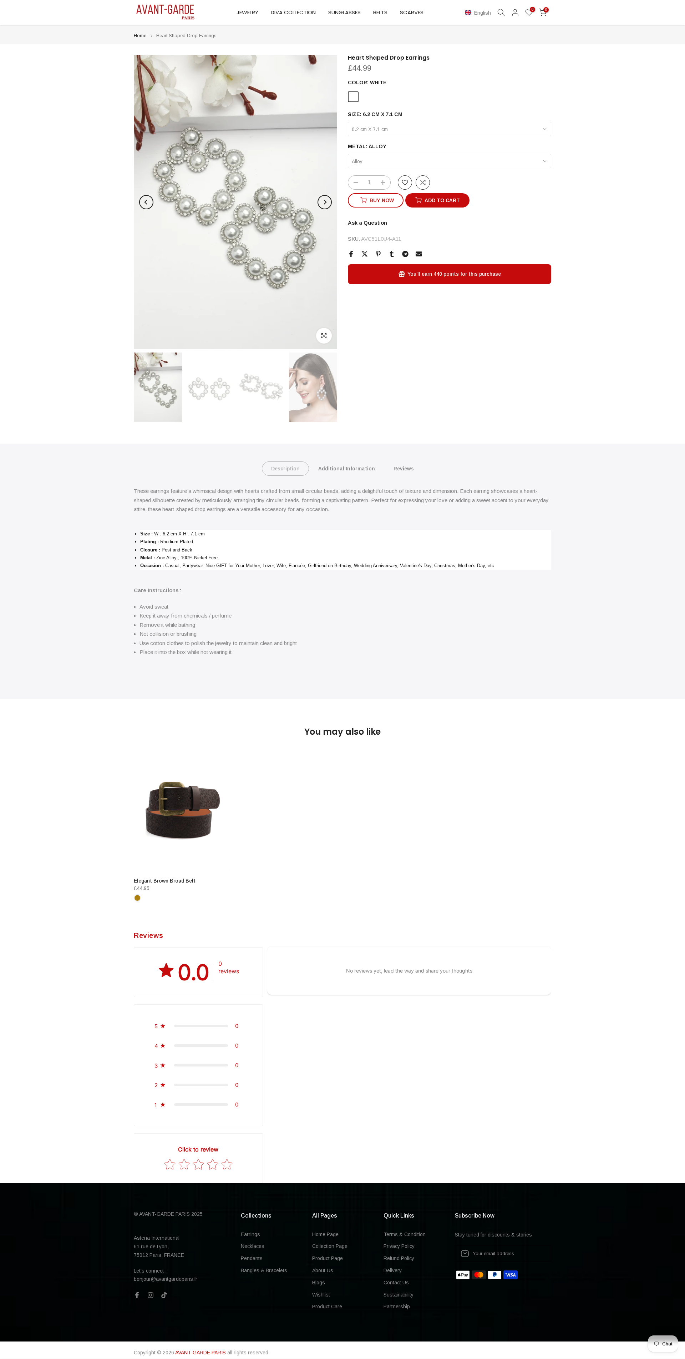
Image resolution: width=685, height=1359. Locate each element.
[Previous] (146, 202)
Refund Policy (399, 1258)
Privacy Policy (399, 1246)
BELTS (380, 12)
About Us (322, 1270)
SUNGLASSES (344, 12)
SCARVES (411, 12)
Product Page (327, 1258)
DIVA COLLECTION (293, 12)
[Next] (325, 202)
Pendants (252, 1258)
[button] (479, 13)
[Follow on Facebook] (137, 1295)
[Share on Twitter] (364, 254)
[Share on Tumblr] (392, 254)
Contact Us (396, 1282)
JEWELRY (247, 12)
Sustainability (398, 1295)
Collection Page (329, 1246)
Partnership (397, 1306)
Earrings (250, 1234)
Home (140, 35)
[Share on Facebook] (351, 254)
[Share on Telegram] (405, 254)
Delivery (393, 1270)
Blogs (318, 1282)
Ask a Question (367, 223)
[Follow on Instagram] (150, 1295)
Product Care (327, 1306)
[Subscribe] (538, 1253)
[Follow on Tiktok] (164, 1295)
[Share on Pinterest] (378, 254)
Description (285, 468)
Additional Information (346, 468)
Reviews (404, 468)
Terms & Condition (405, 1234)
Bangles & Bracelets (264, 1270)
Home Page (325, 1234)
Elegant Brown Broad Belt (165, 881)
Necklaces (252, 1246)
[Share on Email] (419, 254)
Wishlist (321, 1295)
